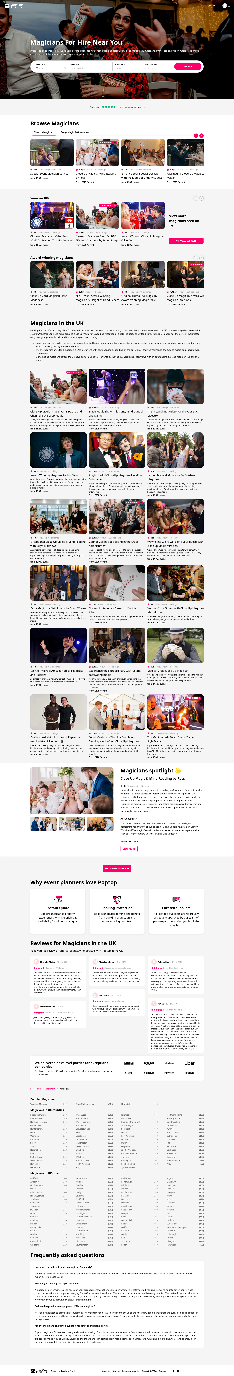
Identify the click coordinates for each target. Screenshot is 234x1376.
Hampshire (35, 1164)
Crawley (79, 1227)
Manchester (81, 1143)
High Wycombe (37, 1195)
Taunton (170, 1206)
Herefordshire (82, 1146)
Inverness (171, 1244)
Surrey (33, 1143)
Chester (124, 1216)
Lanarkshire (172, 1125)
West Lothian (173, 1132)
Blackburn (171, 1181)
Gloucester (81, 1241)
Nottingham (35, 1150)
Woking (79, 1181)
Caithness (171, 1150)
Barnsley (125, 1195)
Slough (33, 1230)
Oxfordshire (35, 1125)
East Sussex (81, 1136)
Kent (78, 1132)
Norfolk (124, 1139)
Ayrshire (170, 1129)
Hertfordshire (36, 1129)
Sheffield (80, 1199)
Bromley (79, 1188)
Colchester (80, 1206)
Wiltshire (80, 1157)
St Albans (34, 1199)
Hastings (125, 1202)
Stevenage (35, 1206)
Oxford (33, 1188)
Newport (125, 1213)
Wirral (169, 1195)
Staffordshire (36, 1157)
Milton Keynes (36, 1192)
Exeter (170, 1216)
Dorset (124, 1132)
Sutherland (172, 1136)
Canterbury (126, 1209)
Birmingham (81, 1213)
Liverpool (125, 1115)
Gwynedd (125, 1146)
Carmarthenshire (129, 1153)
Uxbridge (34, 1136)
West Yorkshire (82, 1160)
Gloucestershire (83, 1129)
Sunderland (172, 1223)
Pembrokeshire (128, 1164)
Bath (123, 1237)
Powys (78, 1167)
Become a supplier (130, 1371)
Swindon (34, 1209)
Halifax (124, 1227)
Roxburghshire (173, 1118)
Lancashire (126, 1118)
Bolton (124, 1244)
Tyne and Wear (128, 1167)
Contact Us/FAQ (149, 1371)
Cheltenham (81, 1223)
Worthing (80, 1234)
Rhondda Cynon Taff (130, 1122)
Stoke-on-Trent (82, 1202)
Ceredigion (126, 1160)
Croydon (34, 1237)
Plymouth (171, 1230)
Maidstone (126, 1178)
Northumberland (174, 1115)
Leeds (124, 1234)
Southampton (82, 1244)
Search (212, 5)
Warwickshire (36, 1160)
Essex (32, 1153)
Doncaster (126, 1199)
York (169, 1199)
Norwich (170, 1209)
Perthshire (171, 1146)
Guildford (34, 1244)
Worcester (80, 1237)
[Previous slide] (196, 135)
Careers (162, 1371)
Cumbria (125, 1157)
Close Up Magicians (85, 1104)
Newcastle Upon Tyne (176, 1227)
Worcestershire (83, 1122)
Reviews (116, 1371)
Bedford (34, 1178)
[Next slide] (201, 135)
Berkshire (34, 1139)
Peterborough (82, 1230)
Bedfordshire (36, 1118)
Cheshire (80, 1150)
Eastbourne (126, 1192)
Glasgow (171, 1241)
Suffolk (33, 1146)
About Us (106, 1371)
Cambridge (35, 1202)
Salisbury (125, 1241)
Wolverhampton (83, 1209)
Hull (168, 1213)
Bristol (79, 1153)
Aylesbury (34, 1181)
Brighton (125, 1185)
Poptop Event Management (42, 1088)
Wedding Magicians (39, 1104)
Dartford (80, 1185)
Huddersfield (127, 1220)
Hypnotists (126, 1104)
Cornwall (171, 1139)
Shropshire (81, 1125)
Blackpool (171, 1202)
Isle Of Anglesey (128, 1150)
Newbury (34, 1234)
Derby (78, 1192)
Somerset (125, 1129)
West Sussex (81, 1115)
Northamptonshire (38, 1122)
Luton (32, 1213)
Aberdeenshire (173, 1160)
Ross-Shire (171, 1153)
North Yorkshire (83, 1164)
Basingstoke (35, 1227)
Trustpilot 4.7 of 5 (63, 1371)
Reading (34, 1220)
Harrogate (171, 1185)
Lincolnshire (81, 1139)
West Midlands (82, 1118)
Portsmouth (126, 1181)
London (33, 1132)
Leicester (80, 1220)
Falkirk (170, 1237)
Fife (168, 1143)
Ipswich (124, 1188)
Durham (170, 1220)
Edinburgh (172, 1234)
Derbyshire (35, 1167)
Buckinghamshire (38, 1115)
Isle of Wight (127, 1125)
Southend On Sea (84, 1216)
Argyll (169, 1164)
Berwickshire (172, 1157)
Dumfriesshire (173, 1122)
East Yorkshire (127, 1136)
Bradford (125, 1230)
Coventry (80, 1195)
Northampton (36, 1185)
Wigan (170, 1178)
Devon (124, 1143)
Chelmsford (35, 1241)
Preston (170, 1188)
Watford (34, 1216)
